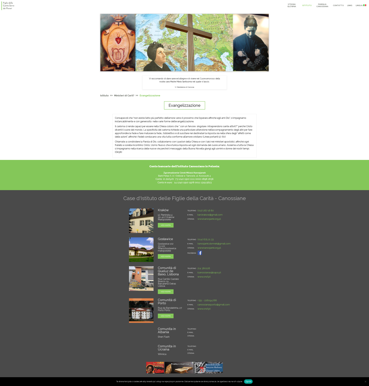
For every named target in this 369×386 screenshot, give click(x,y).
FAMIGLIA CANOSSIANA (322, 5)
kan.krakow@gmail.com (210, 214)
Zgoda (248, 381)
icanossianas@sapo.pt (209, 272)
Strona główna (291, 5)
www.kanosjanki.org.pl (209, 219)
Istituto (104, 95)
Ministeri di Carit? (124, 95)
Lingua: (360, 5)
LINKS (349, 5)
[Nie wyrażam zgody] (365, 381)
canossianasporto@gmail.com (213, 304)
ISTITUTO (307, 5)
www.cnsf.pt (204, 276)
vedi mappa (166, 225)
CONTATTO (338, 5)
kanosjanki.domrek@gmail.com (214, 243)
